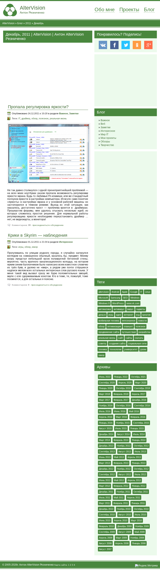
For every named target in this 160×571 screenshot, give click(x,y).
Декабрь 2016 (139, 400)
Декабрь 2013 (106, 445)
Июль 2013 (140, 451)
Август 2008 (105, 543)
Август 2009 (124, 532)
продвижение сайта (109, 332)
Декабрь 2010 (106, 509)
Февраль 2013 (121, 463)
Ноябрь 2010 (123, 509)
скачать (139, 338)
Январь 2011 (138, 503)
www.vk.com (132, 303)
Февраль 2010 (106, 526)
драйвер (25, 118)
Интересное (66, 242)
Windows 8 (104, 303)
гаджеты (140, 309)
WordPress (118, 303)
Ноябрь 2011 (123, 491)
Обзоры (105, 141)
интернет (128, 314)
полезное (44, 118)
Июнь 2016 (119, 411)
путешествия (129, 332)
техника (103, 349)
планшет (128, 326)
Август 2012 (124, 474)
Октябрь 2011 (141, 491)
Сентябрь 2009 (107, 532)
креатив (146, 314)
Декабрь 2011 (106, 491)
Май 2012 (119, 480)
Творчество (107, 145)
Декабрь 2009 (124, 526)
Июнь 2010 (104, 520)
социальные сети (137, 343)
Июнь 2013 (104, 457)
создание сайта (117, 343)
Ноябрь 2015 (123, 423)
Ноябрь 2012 (123, 469)
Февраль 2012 (121, 486)
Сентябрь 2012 (107, 474)
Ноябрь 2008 (137, 537)
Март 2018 (104, 394)
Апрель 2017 (138, 394)
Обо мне (105, 9)
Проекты (129, 9)
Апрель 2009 (105, 537)
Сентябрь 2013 (107, 451)
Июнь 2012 (104, 480)
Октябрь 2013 (141, 445)
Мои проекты (108, 138)
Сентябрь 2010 (107, 514)
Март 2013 (104, 463)
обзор (34, 118)
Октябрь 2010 (141, 509)
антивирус (119, 309)
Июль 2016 (104, 411)
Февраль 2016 (137, 417)
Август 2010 (124, 514)
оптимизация (114, 326)
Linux (147, 292)
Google (134, 292)
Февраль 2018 (121, 394)
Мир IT (104, 134)
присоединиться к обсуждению (48, 225)
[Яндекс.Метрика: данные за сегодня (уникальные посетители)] (146, 565)
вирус (130, 309)
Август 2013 (124, 451)
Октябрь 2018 (123, 388)
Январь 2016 (105, 423)
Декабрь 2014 (106, 434)
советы (102, 343)
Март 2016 (121, 417)
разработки (144, 332)
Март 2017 (104, 400)
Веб (103, 123)
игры (20, 247)
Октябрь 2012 (141, 469)
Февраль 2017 (121, 400)
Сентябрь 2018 (142, 388)
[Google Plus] (148, 45)
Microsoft (103, 297)
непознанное (128, 320)
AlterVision (32, 9)
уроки (143, 349)
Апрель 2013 (134, 457)
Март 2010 (136, 520)
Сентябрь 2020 (107, 382)
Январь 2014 (138, 440)
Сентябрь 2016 (142, 405)
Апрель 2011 (133, 497)
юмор (35, 247)
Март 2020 (140, 382)
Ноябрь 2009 (142, 526)
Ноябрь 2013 (123, 445)
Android (115, 292)
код (138, 314)
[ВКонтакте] (103, 45)
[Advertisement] (47, 72)
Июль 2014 (139, 434)
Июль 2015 (121, 428)
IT (19, 118)
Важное (63, 113)
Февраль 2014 (121, 440)
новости (142, 320)
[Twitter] (125, 45)
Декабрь (39, 23)
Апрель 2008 (122, 543)
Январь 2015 (137, 428)
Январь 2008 (139, 543)
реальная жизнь (58, 118)
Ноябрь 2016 (105, 405)
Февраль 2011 (120, 503)
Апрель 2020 (125, 382)
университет (131, 349)
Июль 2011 (104, 497)
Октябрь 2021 (138, 377)
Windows (135, 297)
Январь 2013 (138, 463)
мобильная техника (109, 320)
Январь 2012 (138, 486)
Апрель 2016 (105, 417)
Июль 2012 (140, 474)
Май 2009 (140, 532)
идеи (118, 314)
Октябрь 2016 (123, 405)
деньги (102, 314)
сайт (120, 338)
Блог (149, 9)
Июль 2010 (140, 514)
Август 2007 (105, 549)
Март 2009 (121, 537)
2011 (28, 23)
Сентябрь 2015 (141, 423)
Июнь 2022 (104, 377)
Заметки (74, 113)
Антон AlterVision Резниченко (36, 564)
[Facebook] (114, 45)
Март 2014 (104, 440)
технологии (115, 349)
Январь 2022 (121, 377)
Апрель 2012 (134, 480)
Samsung (115, 297)
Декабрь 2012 (106, 469)
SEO (125, 297)
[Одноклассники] (137, 45)
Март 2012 (104, 486)
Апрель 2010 (120, 520)
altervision (104, 292)
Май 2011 (119, 497)
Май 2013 (119, 457)
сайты (129, 338)
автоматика (105, 309)
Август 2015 (105, 428)
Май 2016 (134, 411)
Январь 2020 (105, 388)
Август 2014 (123, 434)
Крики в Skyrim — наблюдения (37, 235)
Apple (125, 292)
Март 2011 (104, 503)
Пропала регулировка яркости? (38, 106)
